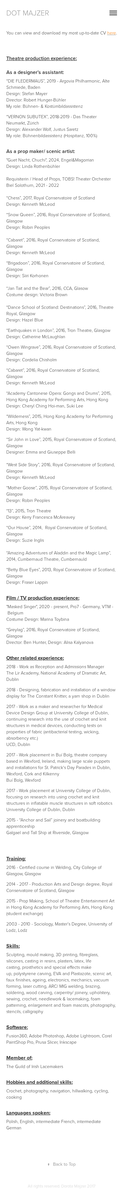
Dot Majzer (27, 13)
